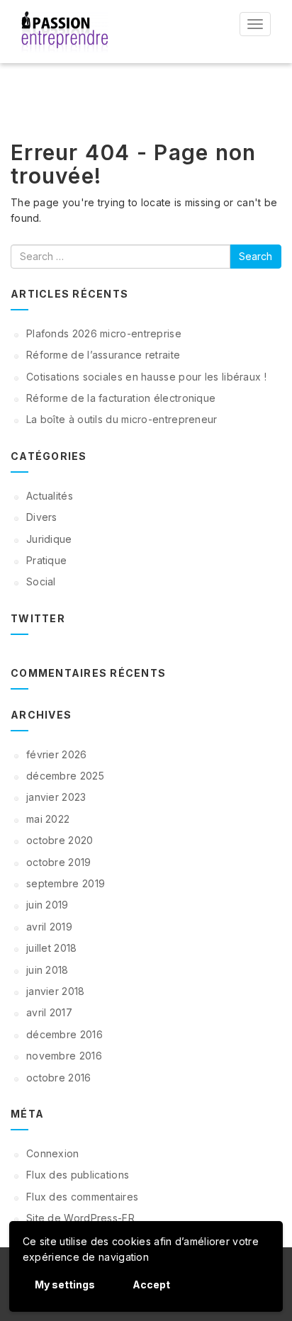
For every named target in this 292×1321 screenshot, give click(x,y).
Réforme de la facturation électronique (120, 398)
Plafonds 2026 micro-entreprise (103, 333)
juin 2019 (47, 905)
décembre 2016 (64, 1034)
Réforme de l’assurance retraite (103, 355)
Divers (41, 517)
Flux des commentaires (82, 1197)
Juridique (49, 539)
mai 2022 (47, 819)
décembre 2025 (65, 776)
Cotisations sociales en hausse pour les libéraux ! (146, 377)
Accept (151, 1284)
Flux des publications (77, 1175)
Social (41, 581)
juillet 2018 (51, 948)
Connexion (52, 1153)
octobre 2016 (58, 1078)
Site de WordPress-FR (80, 1218)
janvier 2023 (56, 797)
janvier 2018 (55, 991)
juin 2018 (47, 970)
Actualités (49, 496)
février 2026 (56, 754)
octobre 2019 (58, 862)
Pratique (46, 560)
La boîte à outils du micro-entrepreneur (122, 419)
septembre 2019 (65, 883)
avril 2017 (49, 1012)
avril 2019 (49, 927)
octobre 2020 (60, 840)
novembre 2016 (64, 1056)
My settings (65, 1284)
